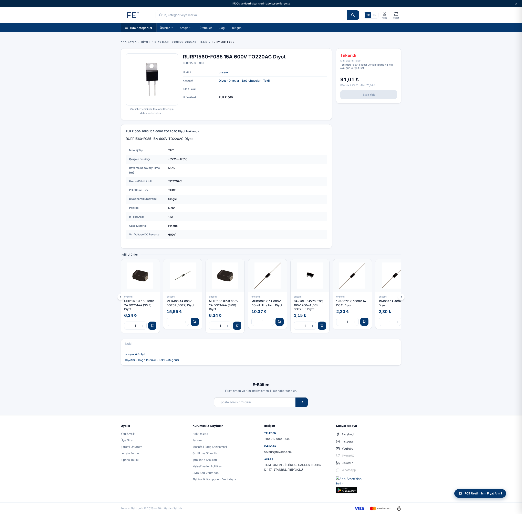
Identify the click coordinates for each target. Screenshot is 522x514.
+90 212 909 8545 (277, 438)
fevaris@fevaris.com (278, 452)
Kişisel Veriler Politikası (207, 466)
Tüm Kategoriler (141, 27)
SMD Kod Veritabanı (205, 472)
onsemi (224, 72)
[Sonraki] (401, 297)
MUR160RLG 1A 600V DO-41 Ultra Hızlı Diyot (266, 303)
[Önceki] (120, 297)
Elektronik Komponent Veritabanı (214, 479)
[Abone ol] (301, 402)
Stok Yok (369, 94)
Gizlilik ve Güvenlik (204, 453)
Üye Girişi (127, 440)
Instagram (348, 441)
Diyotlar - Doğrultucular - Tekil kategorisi (152, 360)
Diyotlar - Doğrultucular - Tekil (249, 80)
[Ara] (353, 15)
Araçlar (184, 27)
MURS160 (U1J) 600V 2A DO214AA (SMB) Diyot (223, 305)
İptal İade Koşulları (204, 459)
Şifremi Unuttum (131, 446)
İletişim (236, 27)
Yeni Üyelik (128, 433)
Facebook (348, 434)
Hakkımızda (200, 433)
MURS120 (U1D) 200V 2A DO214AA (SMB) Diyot (139, 305)
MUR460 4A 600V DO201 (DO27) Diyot (180, 303)
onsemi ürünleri (135, 354)
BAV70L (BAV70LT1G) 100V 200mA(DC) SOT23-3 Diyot (308, 305)
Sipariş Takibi (129, 459)
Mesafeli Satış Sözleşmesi (209, 446)
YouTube (347, 448)
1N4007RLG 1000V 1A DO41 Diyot (351, 303)
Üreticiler (205, 27)
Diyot (222, 80)
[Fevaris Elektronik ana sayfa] (132, 15)
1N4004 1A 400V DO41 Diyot (394, 303)
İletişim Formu (130, 453)
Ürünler (165, 27)
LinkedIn (347, 463)
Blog (222, 27)
